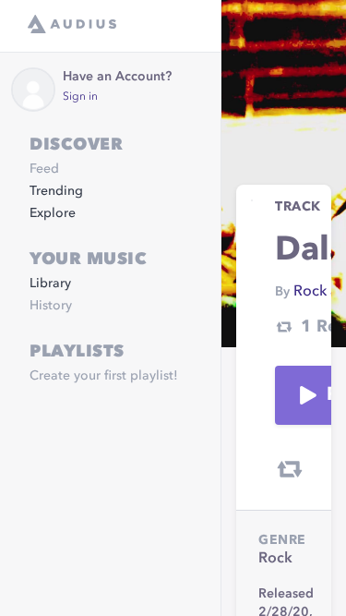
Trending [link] (56, 191)
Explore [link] (53, 213)
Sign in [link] (80, 97)
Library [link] (50, 283)
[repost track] (289, 469)
